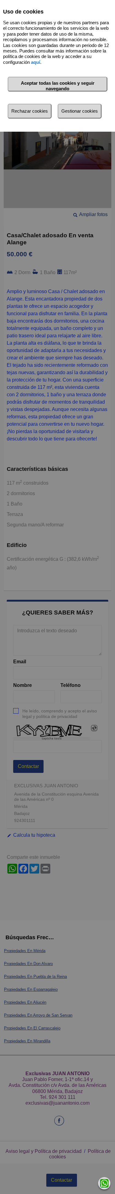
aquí (35, 62)
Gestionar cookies (79, 111)
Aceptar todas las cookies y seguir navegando (57, 85)
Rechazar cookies (29, 111)
